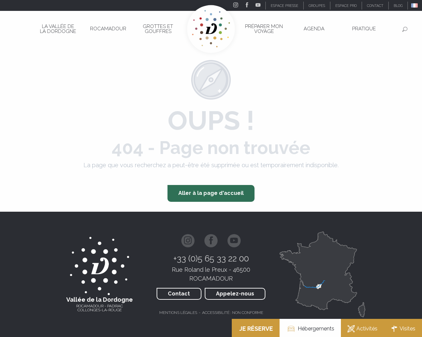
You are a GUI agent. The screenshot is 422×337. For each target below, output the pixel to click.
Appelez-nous (235, 294)
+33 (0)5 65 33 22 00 (211, 258)
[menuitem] (58, 29)
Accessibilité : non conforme (232, 313)
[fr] (415, 5)
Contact (179, 294)
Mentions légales (178, 313)
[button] (415, 5)
